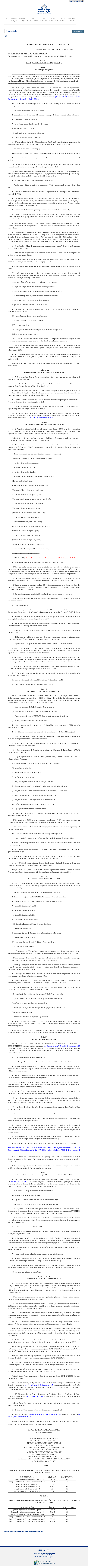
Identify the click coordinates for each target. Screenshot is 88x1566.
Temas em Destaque (22, 20)
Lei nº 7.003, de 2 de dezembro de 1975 (41, 418)
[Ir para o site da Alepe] (44, 1562)
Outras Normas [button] (62, 20)
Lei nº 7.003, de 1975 (19, 1182)
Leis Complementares (32, 20)
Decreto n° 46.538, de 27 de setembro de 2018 (29, 1148)
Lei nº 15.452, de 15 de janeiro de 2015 (39, 1385)
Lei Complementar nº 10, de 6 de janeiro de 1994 (44, 1414)
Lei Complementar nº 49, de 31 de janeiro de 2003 (62, 1046)
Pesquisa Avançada (14, 20)
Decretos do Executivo (53, 20)
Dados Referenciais (78, 31)
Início (7, 18)
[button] (72, 1)
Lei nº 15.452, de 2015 (34, 1396)
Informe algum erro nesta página (43, 1556)
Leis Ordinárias (43, 20)
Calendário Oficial (71, 20)
